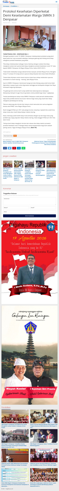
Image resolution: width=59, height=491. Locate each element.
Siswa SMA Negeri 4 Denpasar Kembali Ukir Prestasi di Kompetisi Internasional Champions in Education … (15, 484)
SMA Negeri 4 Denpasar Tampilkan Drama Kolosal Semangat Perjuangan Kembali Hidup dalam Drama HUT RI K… (13, 445)
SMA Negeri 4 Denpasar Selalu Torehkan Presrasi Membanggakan (40, 172)
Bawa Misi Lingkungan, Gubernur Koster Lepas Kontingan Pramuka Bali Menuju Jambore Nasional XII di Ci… (43, 484)
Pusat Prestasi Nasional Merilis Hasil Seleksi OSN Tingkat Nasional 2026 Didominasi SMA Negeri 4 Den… (43, 426)
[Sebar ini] (5, 148)
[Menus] (56, 1)
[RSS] (15, 136)
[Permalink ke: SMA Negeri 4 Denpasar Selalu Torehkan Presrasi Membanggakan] (40, 164)
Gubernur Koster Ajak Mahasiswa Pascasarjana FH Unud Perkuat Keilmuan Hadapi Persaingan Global (51, 173)
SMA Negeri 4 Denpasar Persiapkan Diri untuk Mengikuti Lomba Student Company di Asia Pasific (7, 173)
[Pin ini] (14, 148)
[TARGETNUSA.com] (8, 2)
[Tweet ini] (10, 148)
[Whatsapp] (23, 148)
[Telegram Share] (19, 148)
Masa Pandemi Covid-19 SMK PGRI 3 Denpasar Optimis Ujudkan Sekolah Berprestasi (15, 141)
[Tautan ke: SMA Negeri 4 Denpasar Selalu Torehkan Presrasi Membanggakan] (44, 436)
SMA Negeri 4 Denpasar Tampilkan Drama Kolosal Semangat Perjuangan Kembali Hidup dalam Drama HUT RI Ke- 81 (29, 175)
